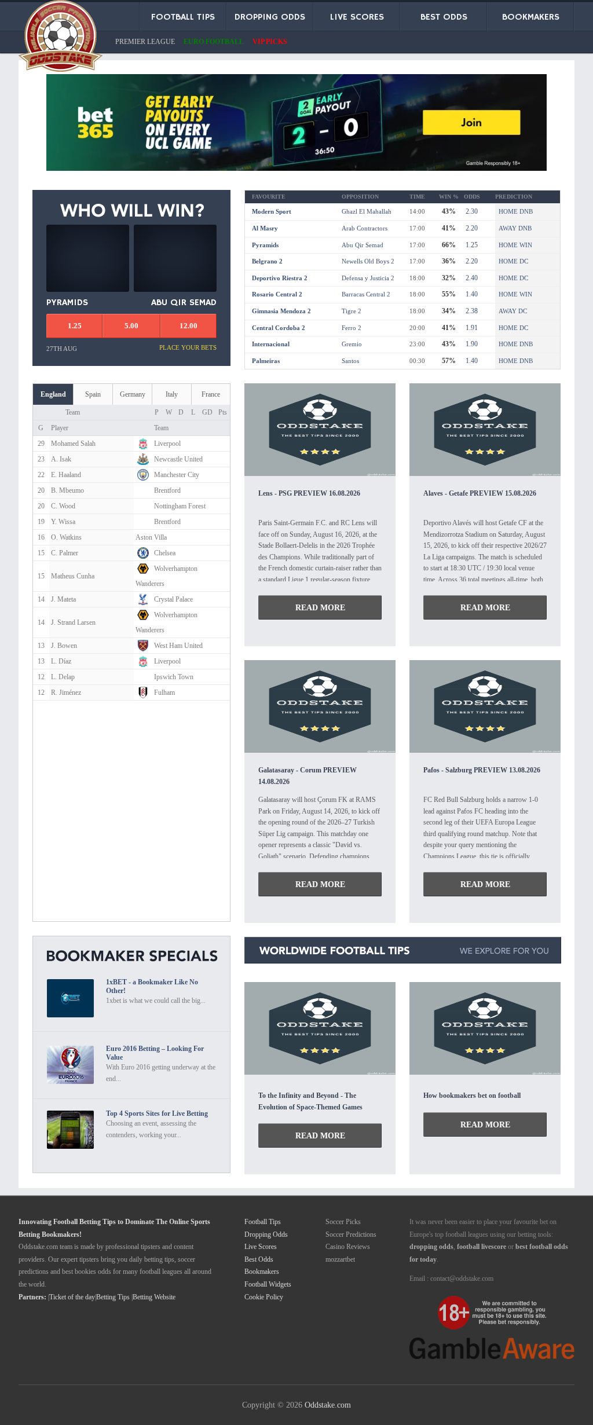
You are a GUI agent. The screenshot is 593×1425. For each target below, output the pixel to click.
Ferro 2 (351, 327)
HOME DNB (516, 211)
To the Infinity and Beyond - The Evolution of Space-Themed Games (310, 1101)
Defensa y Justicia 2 (368, 277)
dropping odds (431, 1247)
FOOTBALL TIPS (183, 17)
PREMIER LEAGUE (145, 42)
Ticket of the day (72, 1297)
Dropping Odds (266, 1234)
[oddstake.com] (61, 38)
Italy (172, 394)
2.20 (471, 228)
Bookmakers (261, 1272)
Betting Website (154, 1297)
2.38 (471, 311)
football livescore (481, 1247)
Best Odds (258, 1259)
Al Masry (265, 228)
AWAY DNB (515, 228)
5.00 (131, 325)
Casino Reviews (347, 1247)
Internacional (271, 343)
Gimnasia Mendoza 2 (281, 310)
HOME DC (513, 261)
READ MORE (320, 607)
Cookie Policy (263, 1297)
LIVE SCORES (357, 17)
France (211, 394)
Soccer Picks (343, 1222)
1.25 (471, 245)
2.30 (471, 211)
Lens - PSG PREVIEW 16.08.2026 (309, 493)
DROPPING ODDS (270, 17)
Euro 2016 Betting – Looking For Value (155, 1053)
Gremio (352, 343)
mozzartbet (340, 1259)
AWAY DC (513, 310)
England (53, 394)
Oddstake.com (328, 1404)
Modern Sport (271, 211)
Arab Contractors (364, 228)
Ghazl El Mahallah (366, 211)
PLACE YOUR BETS (188, 347)
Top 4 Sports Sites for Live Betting (157, 1113)
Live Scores (260, 1247)
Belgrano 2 (267, 261)
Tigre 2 (351, 310)
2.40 (471, 278)
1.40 (471, 294)
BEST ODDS (443, 17)
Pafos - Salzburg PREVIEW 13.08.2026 (481, 770)
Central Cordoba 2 (278, 327)
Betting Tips (113, 1297)
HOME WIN (515, 244)
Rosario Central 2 (277, 294)
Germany (132, 394)
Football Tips (262, 1222)
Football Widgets (267, 1284)
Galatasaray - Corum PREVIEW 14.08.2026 (307, 775)
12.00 (188, 325)
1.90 (471, 344)
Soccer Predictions (350, 1234)
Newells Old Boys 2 (368, 261)
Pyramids (265, 244)
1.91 (471, 328)
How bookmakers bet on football (472, 1095)
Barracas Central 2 (366, 294)
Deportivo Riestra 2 (280, 277)
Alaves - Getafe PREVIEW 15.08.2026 (479, 493)
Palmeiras (266, 360)
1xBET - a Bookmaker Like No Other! (152, 986)
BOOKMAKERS (530, 17)
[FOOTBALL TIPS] (320, 473)
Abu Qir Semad (362, 244)
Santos (350, 360)
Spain (93, 394)
